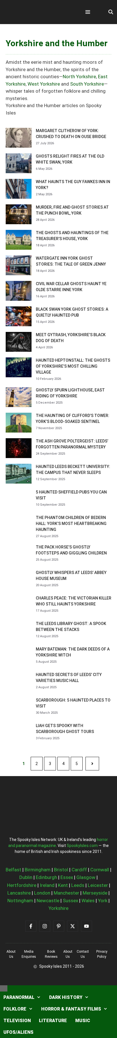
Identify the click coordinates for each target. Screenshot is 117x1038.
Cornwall (99, 869)
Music (82, 1020)
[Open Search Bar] (110, 12)
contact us (83, 954)
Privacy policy (101, 954)
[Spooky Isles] (37, 12)
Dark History (65, 997)
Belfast (13, 869)
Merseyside (95, 893)
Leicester (98, 885)
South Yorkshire (87, 84)
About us (11, 954)
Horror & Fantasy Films (71, 1009)
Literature (53, 1020)
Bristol (61, 869)
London (42, 893)
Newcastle (48, 900)
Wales (88, 900)
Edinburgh (46, 877)
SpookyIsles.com (82, 845)
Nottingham (20, 900)
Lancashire (19, 893)
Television (17, 1020)
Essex (66, 877)
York (102, 900)
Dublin (25, 877)
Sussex (70, 900)
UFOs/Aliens (18, 1032)
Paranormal (18, 997)
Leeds (77, 885)
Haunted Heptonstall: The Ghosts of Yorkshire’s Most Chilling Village (73, 366)
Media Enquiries (29, 954)
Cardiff (79, 869)
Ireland (47, 885)
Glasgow (85, 877)
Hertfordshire (21, 885)
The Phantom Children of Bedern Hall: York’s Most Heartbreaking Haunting (71, 523)
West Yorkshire (44, 84)
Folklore (14, 1009)
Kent (63, 885)
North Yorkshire (79, 76)
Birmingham (38, 869)
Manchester (66, 893)
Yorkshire (58, 908)
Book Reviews (51, 954)
